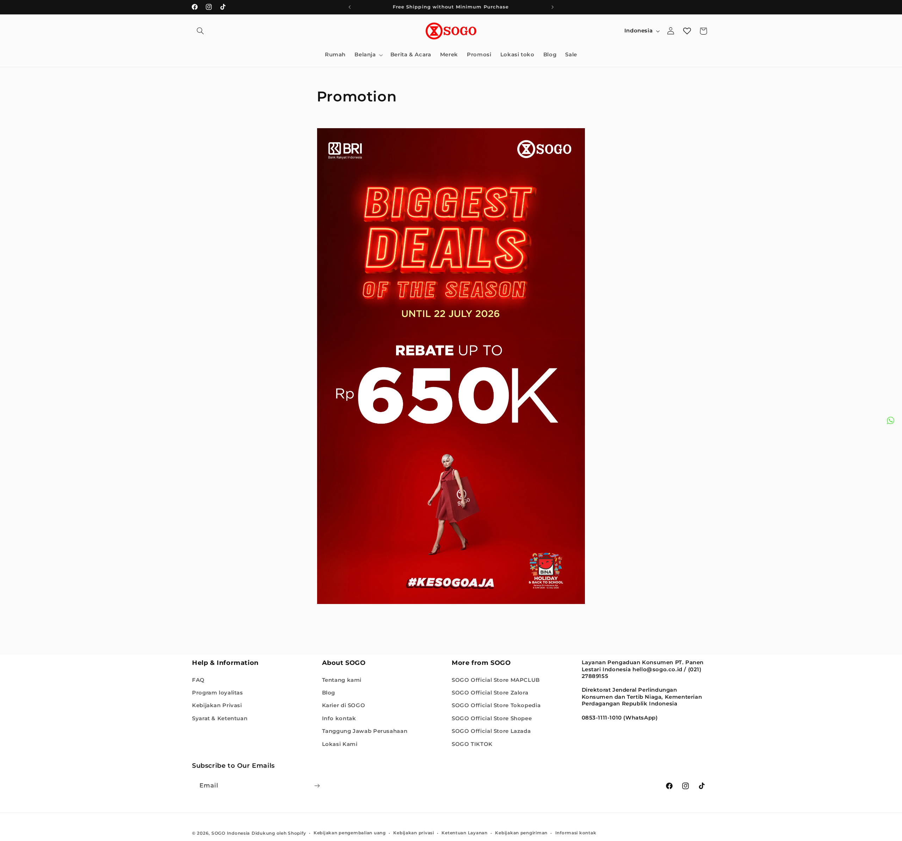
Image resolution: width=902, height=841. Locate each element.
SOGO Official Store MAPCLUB (496, 680)
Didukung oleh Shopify (279, 832)
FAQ (198, 680)
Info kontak (339, 718)
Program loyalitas (217, 692)
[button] (200, 31)
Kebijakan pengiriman (521, 832)
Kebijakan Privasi (217, 705)
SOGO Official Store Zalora (490, 692)
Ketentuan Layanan (464, 832)
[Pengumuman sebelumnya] (349, 7)
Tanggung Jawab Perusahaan (365, 731)
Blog (328, 692)
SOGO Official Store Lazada (491, 731)
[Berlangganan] (317, 785)
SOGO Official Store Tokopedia (496, 705)
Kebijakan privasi (413, 832)
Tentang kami (342, 680)
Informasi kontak (576, 832)
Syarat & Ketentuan (219, 718)
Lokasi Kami (340, 744)
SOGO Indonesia (230, 832)
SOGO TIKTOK (472, 744)
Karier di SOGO (343, 705)
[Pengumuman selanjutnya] (552, 7)
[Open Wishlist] (687, 31)
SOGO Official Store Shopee (492, 718)
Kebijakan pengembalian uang (350, 832)
